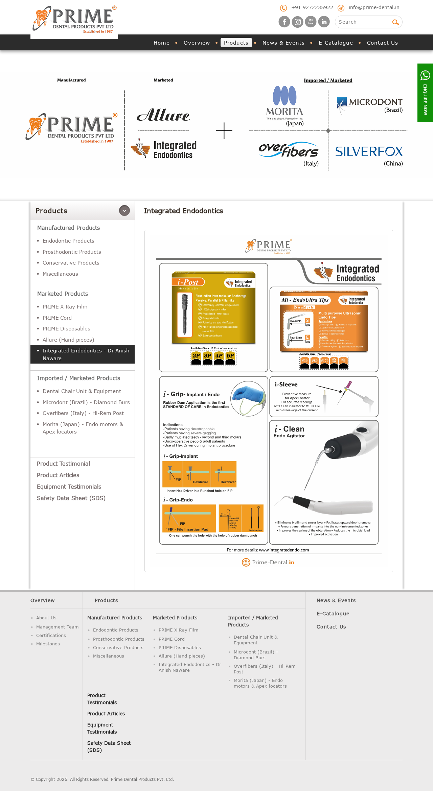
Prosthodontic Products (72, 252)
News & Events (284, 43)
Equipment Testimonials (69, 486)
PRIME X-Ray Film (65, 306)
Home (162, 43)
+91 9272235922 (312, 7)
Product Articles (58, 475)
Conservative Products (71, 262)
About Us (46, 617)
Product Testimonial (63, 463)
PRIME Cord (57, 318)
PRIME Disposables (66, 328)
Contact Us (382, 43)
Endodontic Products (68, 241)
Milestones (48, 643)
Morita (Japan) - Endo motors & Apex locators (83, 428)
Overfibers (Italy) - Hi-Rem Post (83, 413)
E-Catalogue (336, 43)
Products (236, 43)
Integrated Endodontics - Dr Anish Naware (86, 354)
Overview (197, 43)
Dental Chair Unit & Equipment (82, 391)
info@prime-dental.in (374, 7)
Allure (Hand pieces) (68, 340)
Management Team (57, 626)
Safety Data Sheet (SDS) (71, 498)
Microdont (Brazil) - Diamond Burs (86, 402)
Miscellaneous (60, 274)
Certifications (51, 635)
